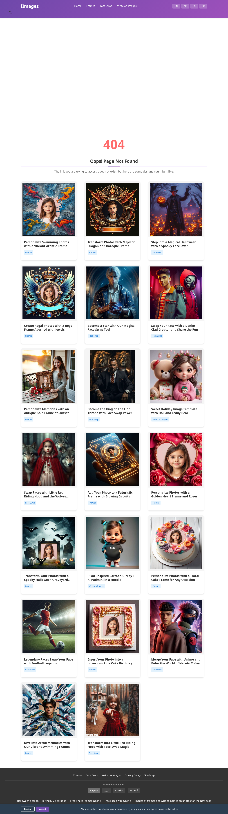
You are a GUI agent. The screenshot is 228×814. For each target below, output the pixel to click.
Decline (27, 809)
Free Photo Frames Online (85, 801)
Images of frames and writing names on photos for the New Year (173, 801)
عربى (106, 790)
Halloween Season (28, 801)
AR (185, 6)
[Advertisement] (114, 69)
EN (176, 6)
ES (194, 6)
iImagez (30, 6)
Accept (42, 809)
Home (77, 6)
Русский (134, 790)
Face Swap (106, 6)
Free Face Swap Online (118, 801)
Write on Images (127, 6)
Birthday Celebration (54, 801)
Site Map (149, 775)
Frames (90, 6)
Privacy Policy (133, 775)
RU (203, 6)
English (94, 790)
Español (119, 790)
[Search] (10, 12)
